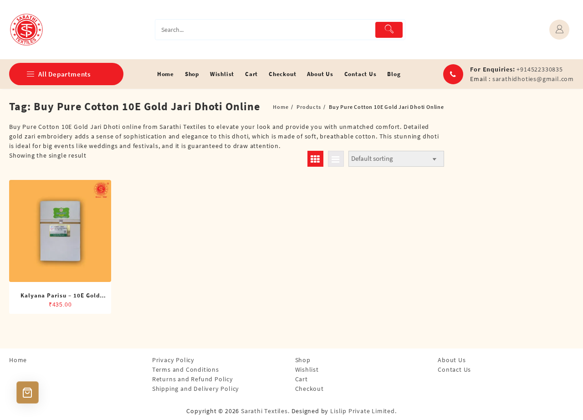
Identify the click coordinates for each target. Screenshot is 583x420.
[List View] (336, 159)
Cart (301, 379)
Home (18, 360)
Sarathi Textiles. (265, 411)
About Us (451, 360)
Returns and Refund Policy (192, 379)
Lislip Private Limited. (363, 411)
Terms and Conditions (185, 369)
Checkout (309, 388)
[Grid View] (315, 159)
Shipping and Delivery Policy (195, 388)
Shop (303, 360)
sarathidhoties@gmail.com (533, 79)
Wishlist (307, 369)
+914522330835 (540, 69)
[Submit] (389, 30)
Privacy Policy (173, 360)
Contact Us (454, 369)
